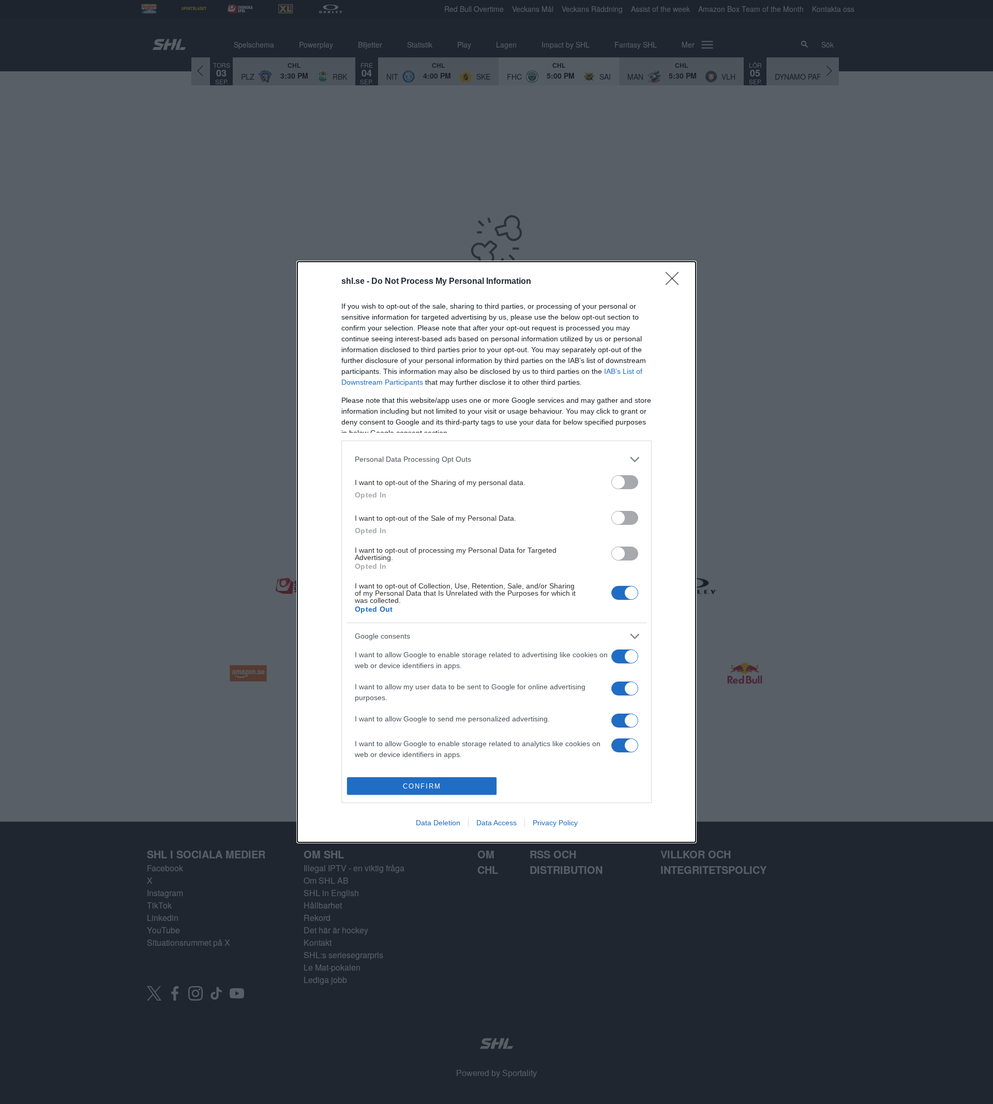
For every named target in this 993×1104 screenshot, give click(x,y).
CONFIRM (422, 786)
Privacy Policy (555, 823)
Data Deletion (438, 823)
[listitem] (496, 459)
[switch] (624, 482)
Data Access (496, 823)
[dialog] (496, 552)
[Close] (675, 282)
